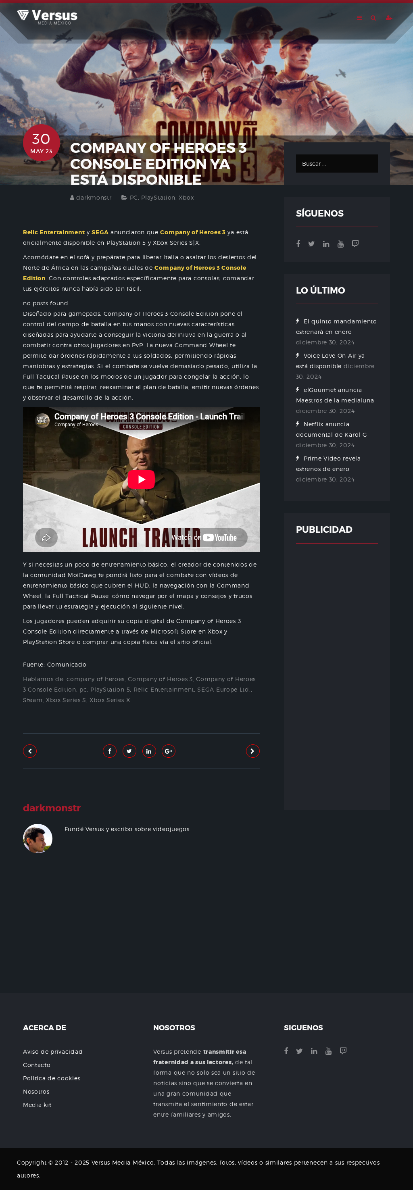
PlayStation (158, 197)
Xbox (186, 197)
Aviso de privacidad (53, 1051)
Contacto (37, 1064)
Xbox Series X (110, 699)
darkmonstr (93, 197)
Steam (33, 699)
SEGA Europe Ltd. (223, 689)
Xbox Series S (66, 699)
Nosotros (36, 1091)
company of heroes (96, 678)
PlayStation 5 (110, 689)
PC (134, 197)
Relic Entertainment (163, 689)
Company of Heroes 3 (160, 678)
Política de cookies (51, 1078)
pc (83, 689)
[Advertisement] (141, 940)
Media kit (37, 1104)
